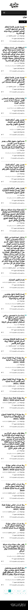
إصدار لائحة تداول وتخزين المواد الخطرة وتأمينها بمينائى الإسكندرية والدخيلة (13, 296)
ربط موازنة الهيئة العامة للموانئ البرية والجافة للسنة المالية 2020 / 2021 (12, 416)
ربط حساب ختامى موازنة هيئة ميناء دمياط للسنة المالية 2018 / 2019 (13, 507)
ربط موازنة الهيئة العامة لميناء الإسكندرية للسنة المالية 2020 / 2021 (13, 359)
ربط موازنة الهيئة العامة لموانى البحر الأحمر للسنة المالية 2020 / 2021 (13, 381)
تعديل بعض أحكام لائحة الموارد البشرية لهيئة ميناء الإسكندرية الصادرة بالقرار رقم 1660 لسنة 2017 (13, 168)
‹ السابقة (19, 591)
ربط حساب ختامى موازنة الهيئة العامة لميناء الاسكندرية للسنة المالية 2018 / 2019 (13, 467)
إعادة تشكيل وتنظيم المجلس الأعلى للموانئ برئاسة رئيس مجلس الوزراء (13, 100)
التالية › (11, 593)
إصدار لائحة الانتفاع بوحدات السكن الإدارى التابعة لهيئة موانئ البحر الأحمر (13, 341)
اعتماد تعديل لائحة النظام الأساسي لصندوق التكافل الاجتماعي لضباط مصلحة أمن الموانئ (13, 80)
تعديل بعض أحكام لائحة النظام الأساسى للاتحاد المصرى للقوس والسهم (15, 122)
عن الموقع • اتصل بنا (21, 604)
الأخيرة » (6, 593)
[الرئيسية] (14, 5)
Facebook (3, 41)
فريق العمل (12, 604)
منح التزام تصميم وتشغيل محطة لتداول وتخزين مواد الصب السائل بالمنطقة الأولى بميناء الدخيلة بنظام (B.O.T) (13, 571)
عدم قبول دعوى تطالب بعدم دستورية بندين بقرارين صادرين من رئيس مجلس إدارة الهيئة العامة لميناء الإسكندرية (12, 144)
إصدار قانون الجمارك (16, 279)
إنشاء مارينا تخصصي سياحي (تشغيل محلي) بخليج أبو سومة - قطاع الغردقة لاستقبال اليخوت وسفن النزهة (13, 318)
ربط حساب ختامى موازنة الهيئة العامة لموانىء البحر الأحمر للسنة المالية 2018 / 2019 (13, 487)
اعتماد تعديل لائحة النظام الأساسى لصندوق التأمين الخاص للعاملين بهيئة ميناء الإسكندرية (14, 30)
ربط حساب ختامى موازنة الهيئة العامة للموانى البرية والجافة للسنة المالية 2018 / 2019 (13, 527)
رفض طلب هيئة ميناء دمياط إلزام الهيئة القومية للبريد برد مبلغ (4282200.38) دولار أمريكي (13, 547)
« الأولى (24, 591)
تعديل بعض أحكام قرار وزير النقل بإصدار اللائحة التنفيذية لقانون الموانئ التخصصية (13, 190)
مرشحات (22, 22)
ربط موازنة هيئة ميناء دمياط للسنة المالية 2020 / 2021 (13, 398)
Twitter (1, 41)
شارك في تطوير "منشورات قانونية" (18, 605)
